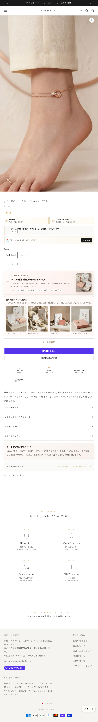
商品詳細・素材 (12, 407)
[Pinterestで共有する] (21, 475)
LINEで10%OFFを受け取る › (17, 661)
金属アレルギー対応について (18, 417)
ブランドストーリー (35, 616)
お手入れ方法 (11, 426)
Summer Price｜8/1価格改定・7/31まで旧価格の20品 (42, 3)
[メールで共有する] (24, 475)
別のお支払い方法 (49, 357)
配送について (79, 645)
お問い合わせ (79, 660)
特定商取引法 (79, 655)
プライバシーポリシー (83, 665)
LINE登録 (86, 240)
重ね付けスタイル (64, 616)
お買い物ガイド (80, 640)
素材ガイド (50, 616)
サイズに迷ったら (13, 435)
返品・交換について (82, 650)
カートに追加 (49, 342)
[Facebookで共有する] (14, 475)
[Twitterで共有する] (17, 475)
